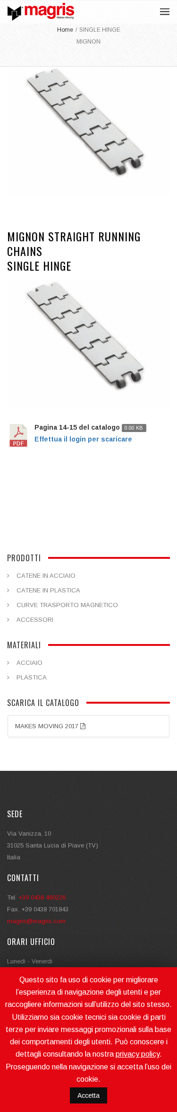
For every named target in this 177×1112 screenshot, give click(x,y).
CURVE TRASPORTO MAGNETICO (67, 605)
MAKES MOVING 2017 (47, 726)
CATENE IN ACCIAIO (46, 575)
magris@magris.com (36, 921)
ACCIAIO (29, 662)
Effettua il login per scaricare (83, 439)
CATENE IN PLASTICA (48, 590)
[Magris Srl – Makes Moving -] (41, 11)
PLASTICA (32, 677)
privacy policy (138, 1054)
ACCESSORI (35, 619)
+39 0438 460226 (42, 897)
